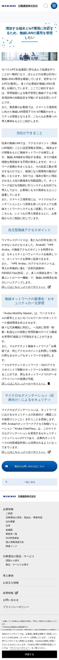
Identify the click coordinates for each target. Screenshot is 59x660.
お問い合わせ (11, 600)
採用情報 (8, 593)
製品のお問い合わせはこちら (29, 466)
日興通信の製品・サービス (18, 556)
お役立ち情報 (11, 582)
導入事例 (8, 575)
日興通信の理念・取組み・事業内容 (24, 517)
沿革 (8, 525)
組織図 (9, 529)
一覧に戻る (29, 482)
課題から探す (13, 560)
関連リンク (11, 546)
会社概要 (10, 521)
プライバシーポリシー (16, 607)
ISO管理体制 (12, 538)
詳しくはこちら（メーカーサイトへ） (24, 287)
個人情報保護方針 (15, 542)
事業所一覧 (11, 533)
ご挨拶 (9, 513)
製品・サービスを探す (17, 564)
